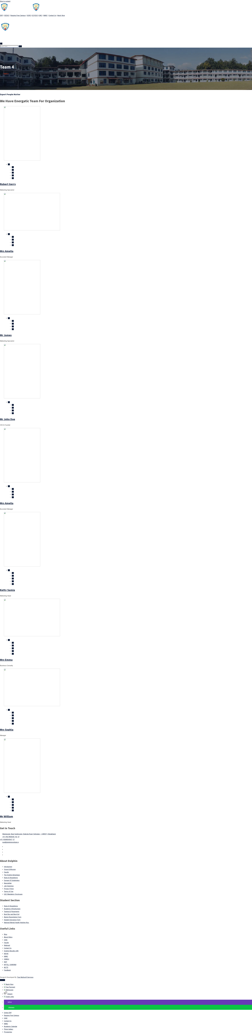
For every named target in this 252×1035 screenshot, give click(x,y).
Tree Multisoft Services (25, 977)
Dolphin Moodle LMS (11, 951)
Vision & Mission (10, 869)
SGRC (29, 15)
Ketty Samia (7, 590)
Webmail (7, 945)
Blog (5, 934)
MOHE (6, 954)
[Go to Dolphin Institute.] (1, 74)
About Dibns (8, 937)
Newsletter (8, 883)
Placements (66, 20)
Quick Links (10, 997)
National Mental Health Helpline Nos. (16, 923)
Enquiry (10, 994)
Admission (9, 990)
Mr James (6, 335)
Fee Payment (10, 987)
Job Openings (9, 886)
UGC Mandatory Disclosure (13, 894)
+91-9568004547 (6, 839)
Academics (32, 20)
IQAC (40, 15)
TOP (3, 980)
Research (76, 20)
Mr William (6, 816)
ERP (1, 15)
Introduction (8, 867)
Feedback (7, 970)
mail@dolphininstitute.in (10, 842)
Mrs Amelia (6, 251)
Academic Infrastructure (12, 909)
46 (16, 837)
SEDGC (6, 15)
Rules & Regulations (11, 878)
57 (14, 839)
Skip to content (5, 1)
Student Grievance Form (12, 920)
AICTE (6, 967)
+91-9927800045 (8, 837)
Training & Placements (11, 912)
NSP (5, 962)
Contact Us (52, 15)
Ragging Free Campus (18, 15)
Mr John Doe (7, 419)
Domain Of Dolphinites (11, 880)
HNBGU (6, 959)
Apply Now (61, 15)
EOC (36, 15)
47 (18, 837)
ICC (33, 15)
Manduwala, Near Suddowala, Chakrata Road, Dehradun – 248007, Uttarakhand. (29, 834)
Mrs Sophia (6, 729)
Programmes (22, 20)
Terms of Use (8, 891)
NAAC (45, 15)
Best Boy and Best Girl (11, 914)
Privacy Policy (9, 889)
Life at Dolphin (43, 20)
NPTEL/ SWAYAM (10, 965)
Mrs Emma (6, 659)
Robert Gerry (8, 184)
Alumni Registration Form (12, 917)
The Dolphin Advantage (12, 875)
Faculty (6, 872)
